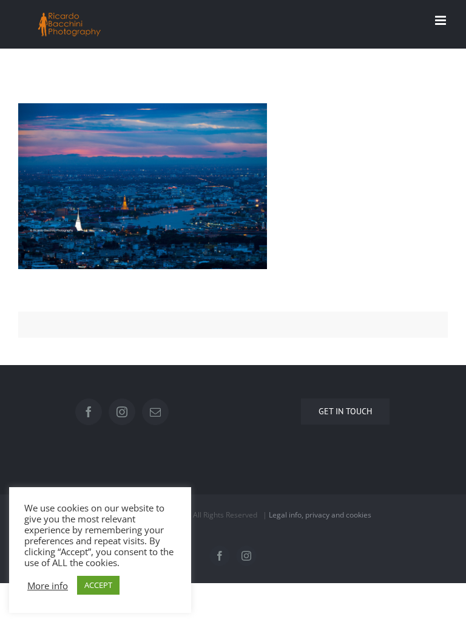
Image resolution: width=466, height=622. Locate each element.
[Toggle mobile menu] (441, 20)
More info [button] (47, 585)
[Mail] (155, 411)
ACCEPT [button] (98, 584)
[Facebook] (88, 411)
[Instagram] (122, 411)
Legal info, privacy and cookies (320, 515)
